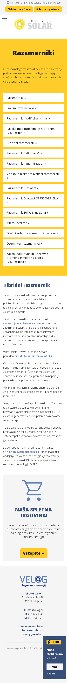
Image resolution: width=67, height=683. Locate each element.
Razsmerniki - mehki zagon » (26, 163)
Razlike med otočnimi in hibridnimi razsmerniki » (31, 130)
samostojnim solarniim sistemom (24, 323)
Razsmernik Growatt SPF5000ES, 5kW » (33, 200)
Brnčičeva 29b (53, 2)
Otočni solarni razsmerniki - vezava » (32, 233)
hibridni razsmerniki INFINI (23, 452)
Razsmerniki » (16, 98)
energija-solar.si (33, 634)
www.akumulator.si (34, 626)
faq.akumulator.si (33, 630)
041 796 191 (16, 2)
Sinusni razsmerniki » (21, 108)
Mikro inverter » (18, 223)
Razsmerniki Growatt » (22, 188)
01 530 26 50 (35, 614)
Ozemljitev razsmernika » (24, 243)
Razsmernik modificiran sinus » (28, 118)
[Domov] (33, 24)
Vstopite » (33, 553)
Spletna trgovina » (48, 9)
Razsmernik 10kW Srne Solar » (28, 212)
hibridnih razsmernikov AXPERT (34, 356)
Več (54, 667)
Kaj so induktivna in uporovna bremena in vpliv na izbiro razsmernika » (27, 257)
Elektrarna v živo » (19, 9)
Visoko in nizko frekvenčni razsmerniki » (33, 176)
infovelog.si (34, 2)
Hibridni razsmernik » (22, 143)
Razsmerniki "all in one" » (24, 153)
